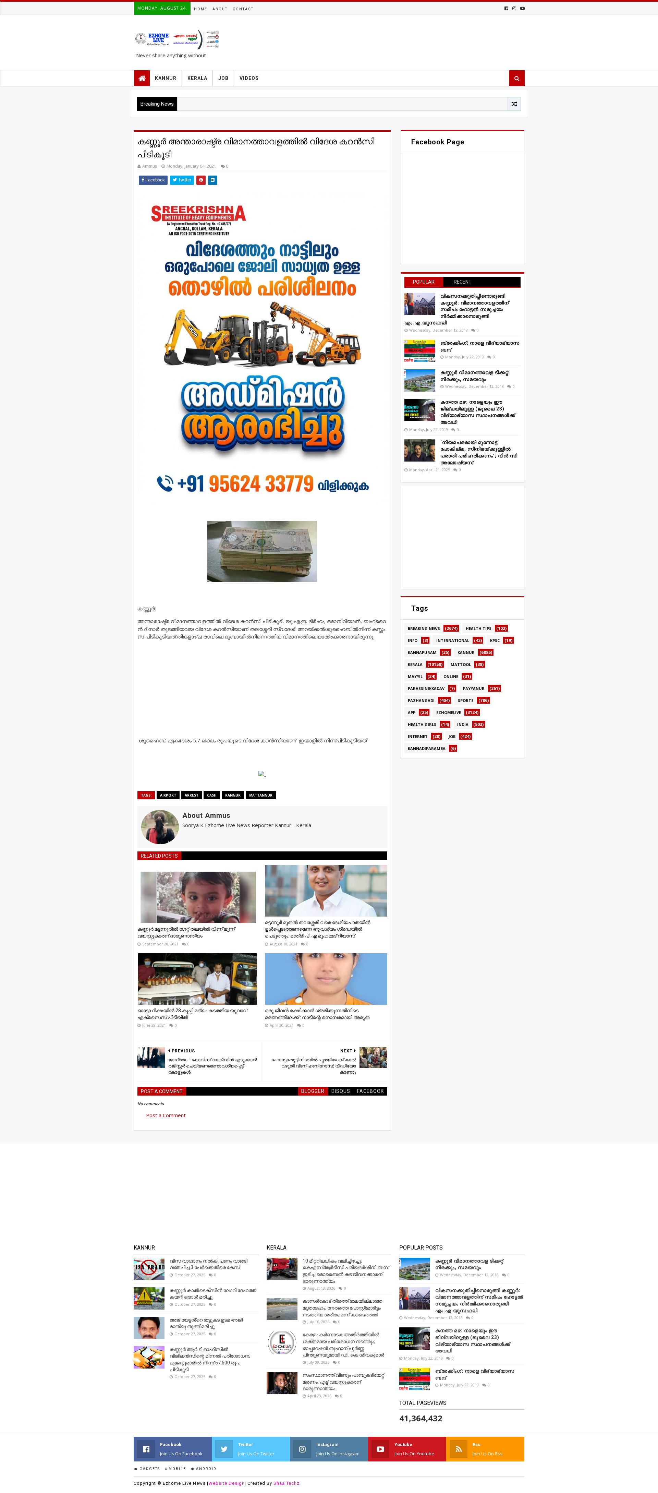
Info (412, 640)
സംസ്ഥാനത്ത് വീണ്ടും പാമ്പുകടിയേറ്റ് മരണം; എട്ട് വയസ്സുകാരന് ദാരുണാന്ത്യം (343, 1381)
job (452, 736)
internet (418, 736)
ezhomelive (448, 712)
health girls (422, 724)
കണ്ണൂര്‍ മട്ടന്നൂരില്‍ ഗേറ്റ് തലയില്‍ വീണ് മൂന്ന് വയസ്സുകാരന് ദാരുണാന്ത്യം (186, 932)
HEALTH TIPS (478, 628)
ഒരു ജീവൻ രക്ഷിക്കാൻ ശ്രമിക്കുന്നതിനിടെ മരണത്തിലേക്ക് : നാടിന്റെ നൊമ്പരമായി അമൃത (317, 1014)
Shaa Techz (286, 1483)
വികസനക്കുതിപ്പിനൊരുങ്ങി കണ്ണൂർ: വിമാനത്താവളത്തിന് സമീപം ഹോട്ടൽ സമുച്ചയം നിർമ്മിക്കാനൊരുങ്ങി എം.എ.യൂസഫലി (456, 309)
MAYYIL (415, 676)
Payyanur (474, 688)
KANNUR (165, 78)
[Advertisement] (262, 689)
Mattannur (260, 795)
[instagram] (514, 8)
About (220, 9)
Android (206, 1469)
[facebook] (506, 8)
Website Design (226, 1483)
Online (450, 676)
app (411, 712)
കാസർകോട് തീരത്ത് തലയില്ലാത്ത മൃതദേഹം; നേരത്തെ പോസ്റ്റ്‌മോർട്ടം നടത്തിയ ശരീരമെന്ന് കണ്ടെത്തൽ (342, 1307)
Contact (243, 9)
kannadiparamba (427, 748)
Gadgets (149, 1469)
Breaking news (424, 628)
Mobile (176, 1469)
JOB (223, 78)
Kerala (415, 664)
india (462, 724)
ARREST (191, 795)
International (452, 640)
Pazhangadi (421, 700)
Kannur (233, 795)
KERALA (197, 78)
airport (168, 795)
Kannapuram (422, 652)
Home (200, 9)
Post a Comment (166, 1115)
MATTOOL (461, 664)
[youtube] (522, 8)
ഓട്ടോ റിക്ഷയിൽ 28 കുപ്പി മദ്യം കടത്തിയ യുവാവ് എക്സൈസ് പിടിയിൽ (192, 1014)
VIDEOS (249, 78)
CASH (212, 795)
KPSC (495, 640)
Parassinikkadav (426, 688)
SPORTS (466, 700)
